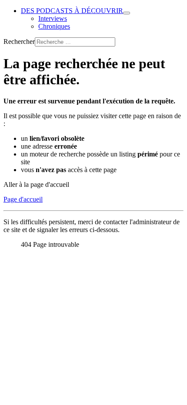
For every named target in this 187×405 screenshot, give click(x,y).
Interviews (52, 18)
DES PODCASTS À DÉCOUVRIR (72, 10)
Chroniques (54, 26)
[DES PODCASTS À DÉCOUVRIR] (126, 13)
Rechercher (19, 41)
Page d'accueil (23, 199)
